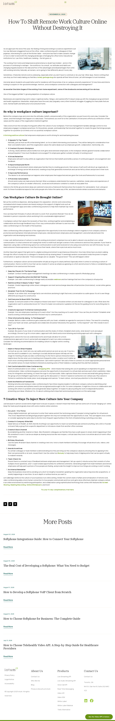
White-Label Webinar (65, 705)
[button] (5, 504)
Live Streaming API (64, 676)
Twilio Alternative (64, 710)
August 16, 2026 (9, 561)
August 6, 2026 (8, 614)
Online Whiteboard (34, 485)
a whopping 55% (43, 369)
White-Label (62, 701)
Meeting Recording (18, 485)
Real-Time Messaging (66, 689)
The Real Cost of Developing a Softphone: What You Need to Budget (46, 565)
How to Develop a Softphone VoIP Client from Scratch (37, 592)
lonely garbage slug (45, 77)
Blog (32, 685)
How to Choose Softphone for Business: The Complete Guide (41, 618)
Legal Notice (9, 679)
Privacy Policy (9, 675)
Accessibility (9, 683)
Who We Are (35, 681)
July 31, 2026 (7, 640)
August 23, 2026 (9, 534)
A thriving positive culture (13, 135)
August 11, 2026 (8, 587)
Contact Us (35, 676)
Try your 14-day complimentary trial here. (57, 490)
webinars (57, 279)
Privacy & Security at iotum (40, 689)
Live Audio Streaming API (67, 681)
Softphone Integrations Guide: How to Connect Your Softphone (43, 539)
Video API (61, 693)
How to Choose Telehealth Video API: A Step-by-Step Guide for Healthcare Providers (50, 646)
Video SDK (61, 697)
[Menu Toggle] (65, 2)
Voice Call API (62, 685)
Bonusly (61, 453)
